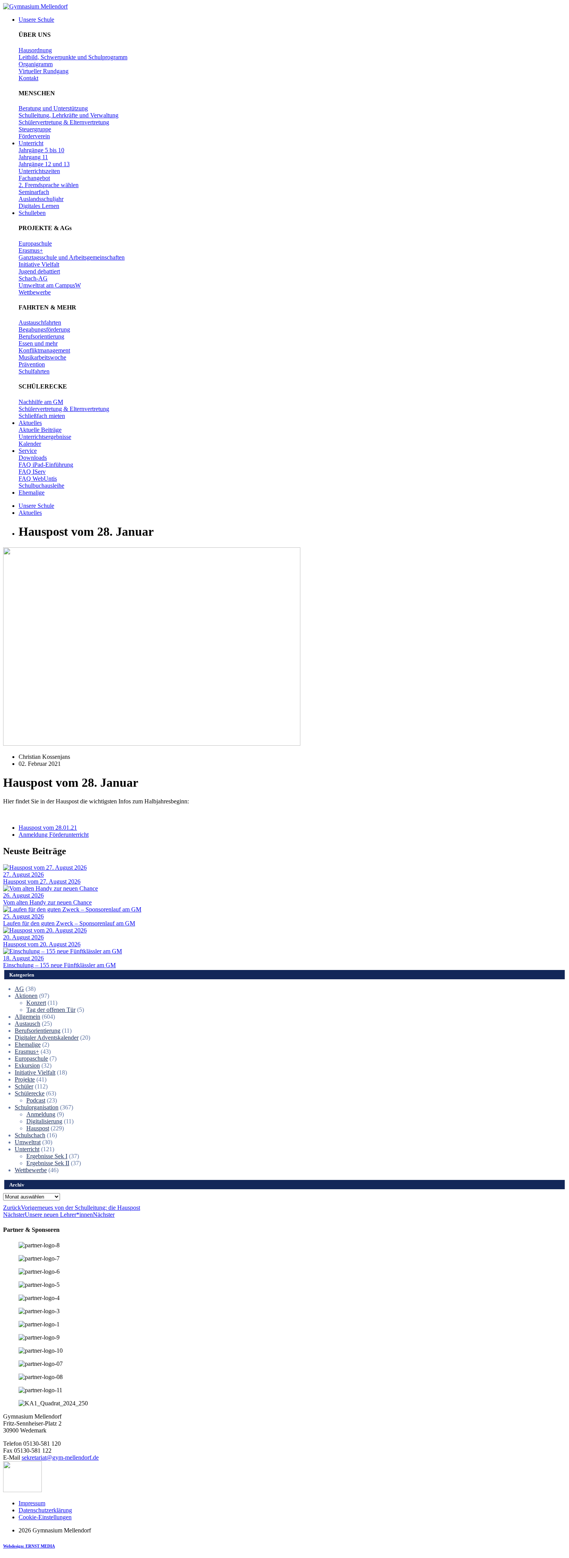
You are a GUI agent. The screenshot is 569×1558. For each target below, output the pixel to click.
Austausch (27, 1023)
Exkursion (27, 1065)
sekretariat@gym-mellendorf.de (60, 1457)
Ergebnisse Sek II (47, 1163)
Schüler (24, 1086)
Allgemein (27, 1016)
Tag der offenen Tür (50, 1009)
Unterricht (27, 1149)
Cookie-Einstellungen (45, 1517)
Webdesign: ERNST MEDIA (29, 1546)
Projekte (25, 1079)
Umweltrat (28, 1142)
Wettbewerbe (31, 1170)
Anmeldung (40, 1114)
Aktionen (26, 995)
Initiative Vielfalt (35, 1072)
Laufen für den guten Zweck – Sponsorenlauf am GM (69, 923)
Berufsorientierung (37, 1030)
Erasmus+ (27, 1051)
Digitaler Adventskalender (47, 1037)
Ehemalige (28, 1044)
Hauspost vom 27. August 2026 (42, 881)
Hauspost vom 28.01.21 (48, 827)
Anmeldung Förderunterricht (54, 834)
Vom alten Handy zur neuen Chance (47, 902)
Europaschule (31, 1058)
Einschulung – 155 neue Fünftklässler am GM (59, 965)
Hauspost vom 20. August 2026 (42, 944)
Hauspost (37, 1128)
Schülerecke (30, 1093)
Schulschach (30, 1135)
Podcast (35, 1100)
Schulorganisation (36, 1107)
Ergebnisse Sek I (46, 1156)
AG (19, 988)
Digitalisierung (44, 1121)
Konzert (36, 1002)
